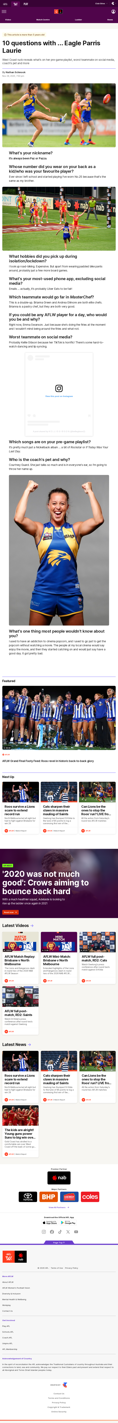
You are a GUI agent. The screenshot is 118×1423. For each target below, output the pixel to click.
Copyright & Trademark (58, 1407)
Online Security (58, 1412)
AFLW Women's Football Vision (16, 1288)
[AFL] (5, 4)
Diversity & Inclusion (11, 1293)
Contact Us (7, 1311)
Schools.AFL (8, 1332)
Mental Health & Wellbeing (14, 1299)
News (110, 19)
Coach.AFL (7, 1337)
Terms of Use (57, 1268)
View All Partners (57, 1207)
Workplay (6, 1305)
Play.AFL (6, 1326)
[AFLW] (15, 4)
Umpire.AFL (7, 1343)
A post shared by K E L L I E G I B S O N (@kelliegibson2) (59, 431)
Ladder (78, 19)
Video (8, 19)
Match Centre (43, 19)
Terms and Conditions (59, 1398)
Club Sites (100, 3)
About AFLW (8, 1282)
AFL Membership (9, 1349)
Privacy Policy (71, 1268)
